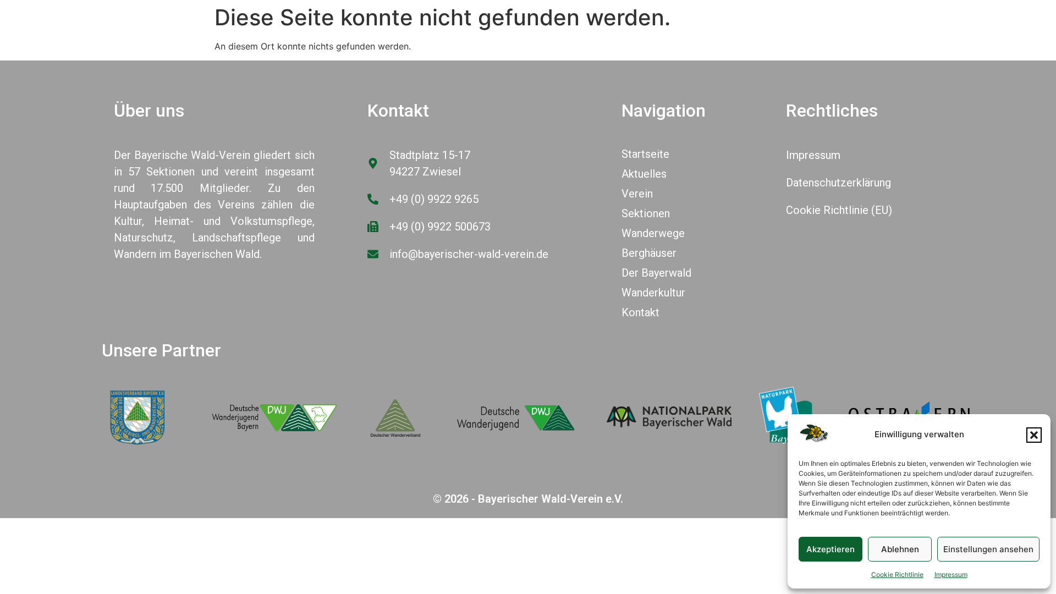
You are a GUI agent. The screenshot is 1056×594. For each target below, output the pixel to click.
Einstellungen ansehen (988, 549)
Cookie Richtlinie (897, 574)
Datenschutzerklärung (838, 182)
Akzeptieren (830, 549)
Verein (637, 193)
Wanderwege (653, 233)
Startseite (645, 154)
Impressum (950, 574)
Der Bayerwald (656, 272)
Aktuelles (644, 173)
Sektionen (646, 213)
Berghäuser (649, 253)
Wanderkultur (653, 292)
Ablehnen (900, 549)
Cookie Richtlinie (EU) (839, 210)
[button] (1034, 435)
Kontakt (640, 312)
